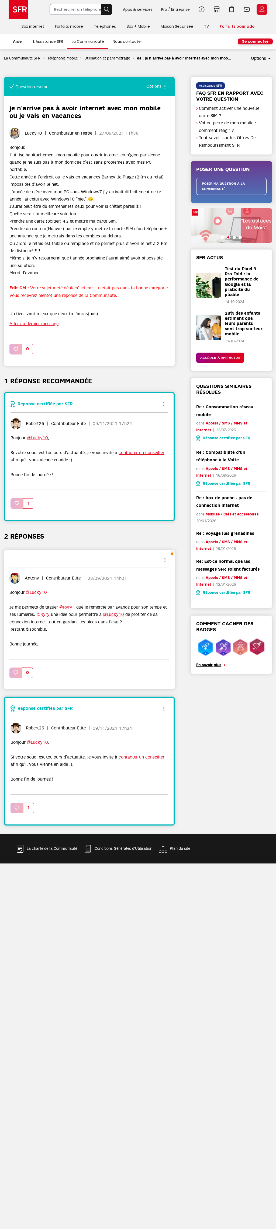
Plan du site (180, 848)
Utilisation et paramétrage (107, 58)
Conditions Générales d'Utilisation (123, 848)
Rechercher (106, 9)
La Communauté (88, 41)
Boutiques (216, 9)
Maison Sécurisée (177, 26)
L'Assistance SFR (48, 41)
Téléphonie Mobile (62, 58)
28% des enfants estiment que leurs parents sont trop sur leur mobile (244, 323)
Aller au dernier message (33, 323)
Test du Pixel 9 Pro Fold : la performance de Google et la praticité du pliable (241, 281)
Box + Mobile (138, 26)
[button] (15, 349)
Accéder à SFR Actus (220, 358)
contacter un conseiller (141, 452)
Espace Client (262, 9)
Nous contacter (127, 41)
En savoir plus (208, 665)
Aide (201, 9)
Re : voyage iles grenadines (225, 533)
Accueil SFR (18, 9)
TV (206, 26)
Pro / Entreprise (175, 9)
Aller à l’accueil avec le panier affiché (231, 9)
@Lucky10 (37, 438)
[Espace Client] (261, 9)
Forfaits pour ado (237, 26)
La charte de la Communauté (52, 848)
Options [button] (258, 58)
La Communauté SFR (22, 58)
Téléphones (105, 26)
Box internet (33, 26)
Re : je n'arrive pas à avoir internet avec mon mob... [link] (184, 58)
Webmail (246, 9)
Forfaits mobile (69, 26)
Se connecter (255, 41)
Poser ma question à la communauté (223, 186)
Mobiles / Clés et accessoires (232, 514)
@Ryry (65, 607)
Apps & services (138, 9)
